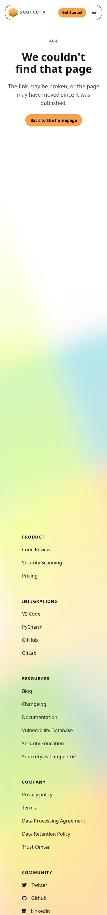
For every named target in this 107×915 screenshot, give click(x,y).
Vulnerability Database (47, 730)
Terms (29, 807)
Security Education (43, 743)
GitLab (29, 653)
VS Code (31, 613)
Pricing (30, 575)
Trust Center (36, 847)
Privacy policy (37, 794)
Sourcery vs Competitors (50, 756)
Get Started (72, 12)
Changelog (34, 704)
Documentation (39, 717)
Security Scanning (42, 562)
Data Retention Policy (46, 834)
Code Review (36, 549)
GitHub (30, 640)
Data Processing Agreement (53, 820)
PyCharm (32, 627)
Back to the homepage (53, 120)
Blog (27, 691)
